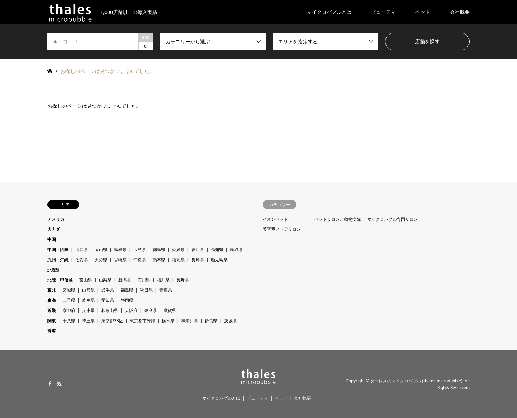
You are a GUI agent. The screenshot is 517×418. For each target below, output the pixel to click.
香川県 (197, 249)
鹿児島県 (219, 260)
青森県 (165, 290)
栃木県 (168, 321)
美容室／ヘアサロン (282, 229)
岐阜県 (88, 300)
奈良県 (150, 310)
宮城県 (69, 290)
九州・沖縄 (58, 260)
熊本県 (159, 260)
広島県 (139, 249)
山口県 (81, 249)
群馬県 (211, 321)
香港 (51, 330)
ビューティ (383, 11)
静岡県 (127, 300)
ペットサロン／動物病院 (337, 219)
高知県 (217, 249)
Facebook (49, 383)
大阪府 (131, 310)
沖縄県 (139, 260)
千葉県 (69, 321)
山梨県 (105, 280)
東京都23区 (112, 321)
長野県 (182, 280)
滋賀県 (170, 310)
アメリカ (55, 219)
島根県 (120, 249)
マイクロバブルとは (329, 11)
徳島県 (159, 249)
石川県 (144, 280)
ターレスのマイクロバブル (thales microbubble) (416, 381)
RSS (59, 383)
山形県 (88, 290)
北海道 (53, 270)
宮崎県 (120, 260)
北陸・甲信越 (60, 280)
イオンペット (275, 219)
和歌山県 (109, 310)
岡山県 (101, 249)
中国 (51, 239)
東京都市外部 (142, 321)
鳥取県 (236, 249)
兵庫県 (88, 310)
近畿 (51, 310)
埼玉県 (88, 321)
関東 (51, 321)
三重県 (69, 300)
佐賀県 (81, 260)
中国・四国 (58, 249)
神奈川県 (189, 321)
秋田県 (146, 290)
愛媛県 (178, 249)
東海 (51, 300)
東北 (51, 290)
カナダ (53, 229)
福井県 (163, 280)
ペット (422, 11)
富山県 (85, 280)
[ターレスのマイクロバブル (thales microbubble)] (258, 382)
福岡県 (178, 260)
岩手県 (107, 290)
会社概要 (460, 11)
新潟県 (124, 280)
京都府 (69, 310)
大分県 (101, 260)
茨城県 (230, 321)
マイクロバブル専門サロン (392, 219)
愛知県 (107, 300)
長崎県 (197, 260)
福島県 (127, 290)
